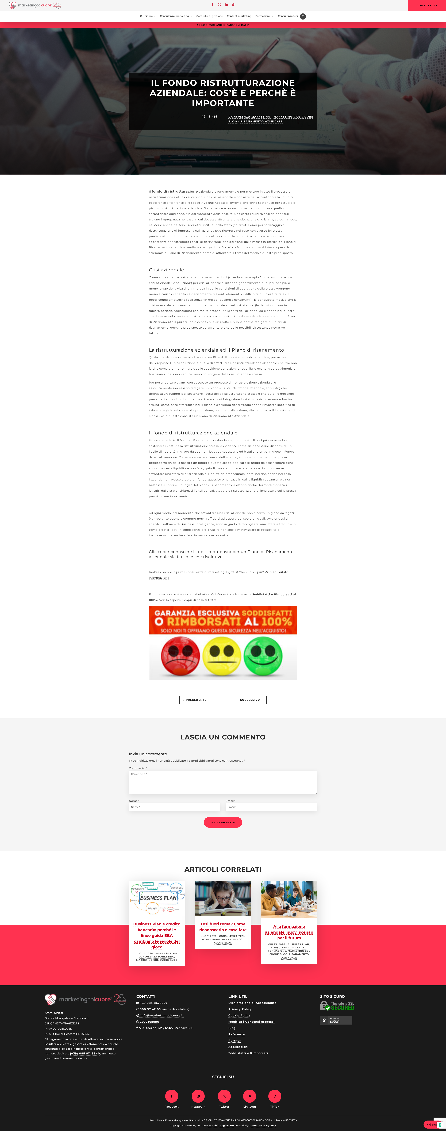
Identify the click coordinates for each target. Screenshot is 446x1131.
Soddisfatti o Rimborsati (248, 1053)
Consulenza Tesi (231, 936)
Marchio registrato (221, 1125)
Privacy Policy (240, 1009)
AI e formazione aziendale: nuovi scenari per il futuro (289, 932)
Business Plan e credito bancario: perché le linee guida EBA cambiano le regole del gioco (156, 935)
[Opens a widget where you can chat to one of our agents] (433, 1125)
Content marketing (239, 16)
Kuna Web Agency (263, 1125)
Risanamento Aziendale (261, 121)
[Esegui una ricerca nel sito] (303, 16)
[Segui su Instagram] (198, 1096)
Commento (138, 768)
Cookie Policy (239, 1015)
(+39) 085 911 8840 (85, 1053)
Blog (232, 1028)
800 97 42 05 (150, 1009)
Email (230, 801)
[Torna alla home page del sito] (35, 8)
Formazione (263, 16)
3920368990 (149, 1021)
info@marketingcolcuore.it (161, 1015)
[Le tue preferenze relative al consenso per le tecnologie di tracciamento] (440, 1125)
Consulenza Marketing (249, 117)
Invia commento (223, 822)
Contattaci (427, 5)
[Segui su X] (219, 4)
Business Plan (166, 953)
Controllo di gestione (209, 16)
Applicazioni (238, 1047)
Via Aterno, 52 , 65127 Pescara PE (165, 1028)
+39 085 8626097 (153, 1003)
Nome (134, 801)
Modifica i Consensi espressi (251, 1021)
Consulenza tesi (288, 16)
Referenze (236, 1034)
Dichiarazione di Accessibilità (252, 1003)
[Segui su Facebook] (212, 4)
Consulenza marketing (174, 16)
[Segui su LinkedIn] (226, 4)
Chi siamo (146, 16)
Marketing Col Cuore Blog (156, 960)
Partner (234, 1040)
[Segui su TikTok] (233, 4)
